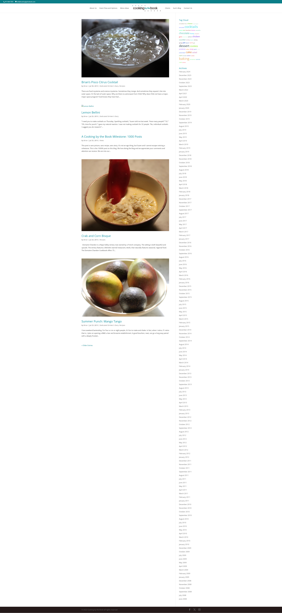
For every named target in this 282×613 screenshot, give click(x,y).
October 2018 (184, 162)
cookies (194, 46)
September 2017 (185, 210)
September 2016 (185, 253)
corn (180, 55)
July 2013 (182, 392)
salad (194, 52)
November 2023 (185, 79)
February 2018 (184, 192)
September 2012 (185, 428)
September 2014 (185, 341)
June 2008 (183, 599)
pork (195, 49)
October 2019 (184, 119)
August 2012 (184, 432)
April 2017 (183, 228)
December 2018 (185, 155)
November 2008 (185, 584)
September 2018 (185, 166)
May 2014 (183, 355)
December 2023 (185, 75)
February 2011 (184, 497)
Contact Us (188, 8)
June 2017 (183, 221)
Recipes (122, 86)
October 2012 (184, 424)
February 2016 (184, 279)
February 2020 (184, 104)
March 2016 (183, 275)
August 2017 (184, 213)
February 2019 (184, 148)
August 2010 (184, 519)
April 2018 (183, 184)
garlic (180, 37)
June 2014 (183, 352)
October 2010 (184, 512)
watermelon (182, 52)
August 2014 (184, 344)
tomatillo (198, 30)
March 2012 (183, 450)
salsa (187, 49)
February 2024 (184, 72)
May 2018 (183, 181)
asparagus (195, 23)
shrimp (196, 40)
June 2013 (183, 395)
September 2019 (185, 122)
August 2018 (184, 170)
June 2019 (183, 133)
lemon (193, 30)
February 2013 (184, 410)
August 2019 (184, 126)
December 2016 (185, 242)
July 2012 (182, 435)
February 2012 (184, 453)
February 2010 (184, 541)
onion (189, 56)
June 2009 (183, 559)
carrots (198, 59)
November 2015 (185, 290)
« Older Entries (87, 345)
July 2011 (182, 479)
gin (194, 43)
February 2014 (184, 366)
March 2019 (183, 144)
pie (184, 42)
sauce (181, 30)
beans (191, 40)
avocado (181, 27)
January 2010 (184, 544)
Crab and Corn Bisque (96, 236)
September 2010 (185, 515)
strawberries (183, 23)
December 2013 (185, 373)
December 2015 (185, 286)
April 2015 (183, 315)
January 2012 (184, 457)
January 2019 (184, 152)
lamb (191, 43)
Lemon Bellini (91, 112)
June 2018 (183, 177)
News (102, 140)
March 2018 (183, 188)
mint (198, 49)
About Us (93, 8)
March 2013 (183, 406)
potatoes (182, 49)
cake (189, 52)
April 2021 (183, 93)
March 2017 (183, 232)
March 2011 (183, 493)
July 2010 (182, 522)
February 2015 (184, 322)
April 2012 (183, 446)
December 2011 (185, 461)
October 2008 (184, 588)
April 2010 (183, 533)
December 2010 (185, 504)
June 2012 (183, 439)
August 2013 (184, 388)
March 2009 (183, 570)
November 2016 (185, 246)
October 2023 (184, 82)
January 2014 (184, 370)
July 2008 (182, 595)
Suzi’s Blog (177, 8)
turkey (188, 40)
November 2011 (185, 464)
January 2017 (184, 239)
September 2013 (185, 384)
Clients (167, 8)
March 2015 (183, 319)
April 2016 (183, 272)
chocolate (184, 33)
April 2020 (183, 97)
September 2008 (185, 592)
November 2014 (185, 333)
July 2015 (182, 304)
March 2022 (183, 90)
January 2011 (184, 501)
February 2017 (184, 235)
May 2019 (183, 137)
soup (191, 49)
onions (184, 62)
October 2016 (184, 250)
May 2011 (183, 486)
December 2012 (185, 417)
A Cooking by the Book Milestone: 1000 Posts (112, 137)
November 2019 (185, 115)
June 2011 (183, 482)
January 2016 (184, 282)
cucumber (182, 40)
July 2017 (182, 217)
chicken (196, 36)
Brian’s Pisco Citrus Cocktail (100, 82)
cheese (189, 23)
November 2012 (185, 421)
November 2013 (185, 377)
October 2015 (184, 293)
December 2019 (185, 112)
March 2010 (183, 537)
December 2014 (185, 330)
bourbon (188, 30)
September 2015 (185, 297)
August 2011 (184, 475)
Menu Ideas (124, 8)
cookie (192, 55)
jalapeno (197, 33)
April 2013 (183, 402)
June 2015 (183, 308)
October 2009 (184, 552)
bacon (187, 43)
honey (192, 33)
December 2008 (185, 581)
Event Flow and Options (108, 8)
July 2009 (182, 555)
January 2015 (184, 326)
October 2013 (184, 381)
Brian (86, 86)
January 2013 (184, 413)
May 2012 (183, 442)
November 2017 (185, 202)
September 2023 (185, 86)
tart (184, 30)
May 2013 (183, 399)
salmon (190, 37)
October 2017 (184, 206)
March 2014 (183, 362)
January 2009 (184, 577)
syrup (180, 43)
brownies (185, 37)
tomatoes (193, 59)
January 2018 (184, 195)
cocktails (191, 26)
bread (184, 55)
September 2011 (185, 472)
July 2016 (182, 261)
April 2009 (183, 566)
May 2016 (183, 268)
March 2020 (183, 101)
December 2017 (185, 199)
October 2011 (184, 468)
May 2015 (183, 312)
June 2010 (183, 526)
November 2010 (185, 508)
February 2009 (184, 573)
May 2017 (183, 224)
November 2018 (185, 159)
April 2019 (183, 141)
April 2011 (183, 490)
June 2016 (183, 264)
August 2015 (184, 301)
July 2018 (182, 173)
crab (180, 62)
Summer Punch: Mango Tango (102, 321)
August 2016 (184, 257)
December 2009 (185, 548)
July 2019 (182, 130)
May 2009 (183, 562)
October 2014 (184, 337)
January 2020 (184, 108)
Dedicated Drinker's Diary (109, 86)
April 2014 (183, 359)
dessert (184, 46)
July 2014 (182, 348)
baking (184, 58)
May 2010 (183, 530)
